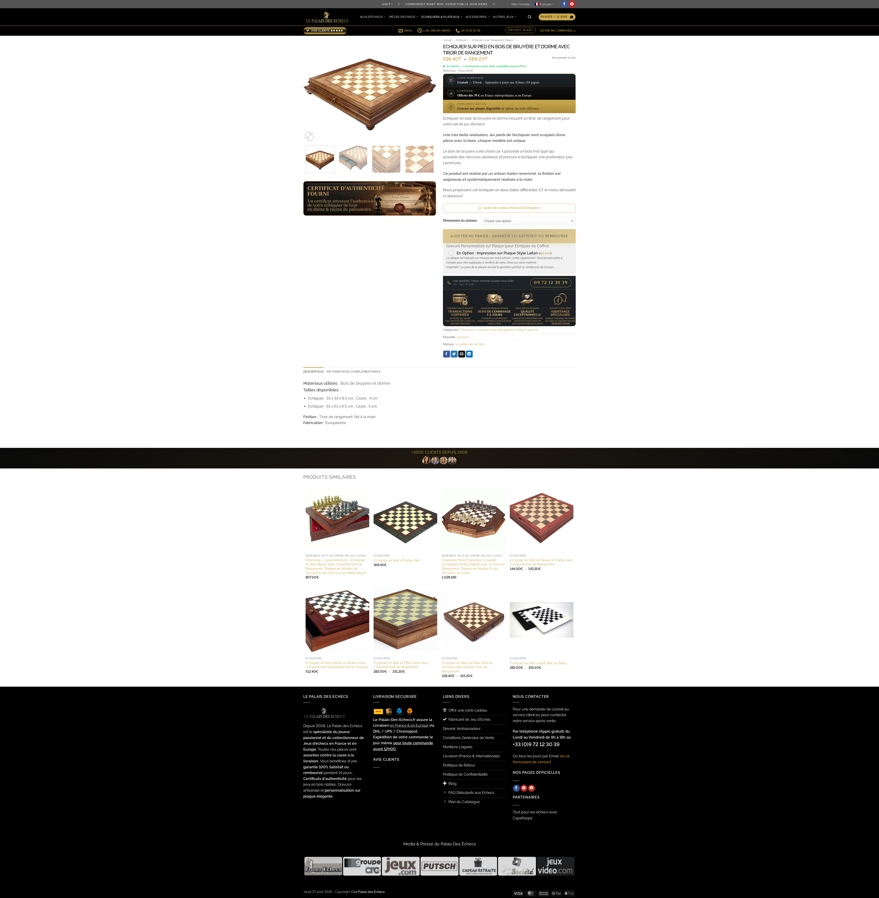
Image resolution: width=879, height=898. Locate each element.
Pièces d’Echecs (402, 17)
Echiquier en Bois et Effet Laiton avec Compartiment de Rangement (401, 665)
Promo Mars (520, 30)
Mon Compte (521, 4)
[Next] (427, 88)
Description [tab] (313, 371)
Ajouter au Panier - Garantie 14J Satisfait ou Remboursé (509, 236)
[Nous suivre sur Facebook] (564, 4)
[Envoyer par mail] (461, 354)
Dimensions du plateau (460, 220)
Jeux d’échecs (371, 17)
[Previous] (312, 88)
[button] (557, 16)
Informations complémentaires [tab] (353, 371)
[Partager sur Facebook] (446, 354)
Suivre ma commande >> (558, 30)
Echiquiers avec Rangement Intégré (492, 40)
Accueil (447, 40)
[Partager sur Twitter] (454, 354)
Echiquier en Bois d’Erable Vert (397, 560)
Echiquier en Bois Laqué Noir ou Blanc (538, 663)
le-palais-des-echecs (470, 344)
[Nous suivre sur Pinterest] (572, 4)
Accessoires (476, 17)
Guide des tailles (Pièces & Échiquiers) (512, 208)
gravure (532, 329)
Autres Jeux (503, 17)
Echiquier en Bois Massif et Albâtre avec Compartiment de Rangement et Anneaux (337, 665)
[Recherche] (529, 17)
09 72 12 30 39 (550, 282)
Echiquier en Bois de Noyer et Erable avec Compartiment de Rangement (541, 562)
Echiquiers (462, 40)
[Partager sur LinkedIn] (469, 354)
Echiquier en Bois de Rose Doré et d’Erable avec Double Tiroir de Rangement (467, 667)
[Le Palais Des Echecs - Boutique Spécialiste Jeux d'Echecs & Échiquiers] (328, 17)
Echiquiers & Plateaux (440, 17)
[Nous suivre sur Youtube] (531, 788)
